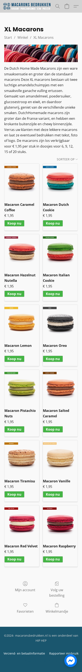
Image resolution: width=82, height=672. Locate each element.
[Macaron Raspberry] (60, 522)
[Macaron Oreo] (60, 322)
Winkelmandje (57, 611)
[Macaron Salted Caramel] (60, 387)
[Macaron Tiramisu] (21, 457)
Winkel (22, 37)
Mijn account (25, 590)
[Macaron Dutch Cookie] (60, 181)
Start (8, 37)
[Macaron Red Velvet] (21, 522)
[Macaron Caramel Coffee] (21, 181)
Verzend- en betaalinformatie (24, 653)
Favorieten (25, 611)
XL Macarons (43, 37)
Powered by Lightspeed (41, 661)
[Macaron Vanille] (60, 457)
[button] (28, 6)
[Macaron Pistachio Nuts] (21, 387)
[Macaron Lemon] (21, 322)
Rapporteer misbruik (63, 653)
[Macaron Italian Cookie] (60, 251)
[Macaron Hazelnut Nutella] (21, 251)
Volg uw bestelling (57, 593)
